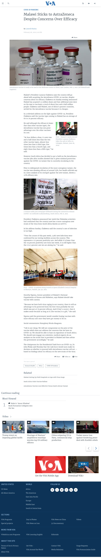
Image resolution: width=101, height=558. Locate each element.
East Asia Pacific (32, 497)
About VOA (5, 552)
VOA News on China (58, 519)
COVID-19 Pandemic (31, 10)
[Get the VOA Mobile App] (50, 464)
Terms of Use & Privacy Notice (9, 547)
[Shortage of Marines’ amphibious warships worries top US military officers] (38, 427)
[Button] (74, 37)
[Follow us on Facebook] (52, 490)
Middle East (30, 504)
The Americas (31, 493)
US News (4, 489)
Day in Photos (31, 519)
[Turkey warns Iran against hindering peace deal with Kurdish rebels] (87, 427)
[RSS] (71, 490)
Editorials (55, 534)
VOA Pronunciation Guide (85, 550)
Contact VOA (56, 546)
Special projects (7, 523)
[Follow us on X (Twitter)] (57, 490)
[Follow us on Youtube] (62, 490)
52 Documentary (57, 523)
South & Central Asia (33, 508)
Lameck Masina (31, 29)
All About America (8, 493)
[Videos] (89, 3)
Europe (28, 501)
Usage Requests (82, 546)
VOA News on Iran (33, 523)
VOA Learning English (34, 534)
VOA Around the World (34, 550)
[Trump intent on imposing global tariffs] (13, 427)
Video (5, 416)
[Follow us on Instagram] (66, 490)
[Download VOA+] (83, 464)
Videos (78, 519)
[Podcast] (76, 490)
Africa (28, 489)
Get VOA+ (29, 546)
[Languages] (83, 3)
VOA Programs (6, 519)
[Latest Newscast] (95, 3)
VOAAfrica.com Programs (10, 534)
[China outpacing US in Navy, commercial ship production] (63, 427)
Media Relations (57, 550)
